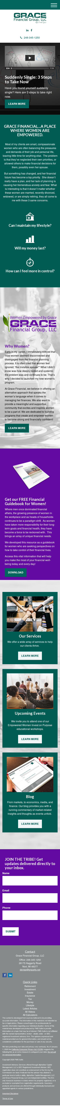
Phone (6, 907)
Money (30, 1002)
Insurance (30, 995)
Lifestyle (30, 1005)
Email (5, 890)
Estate (30, 992)
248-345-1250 (32, 37)
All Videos (30, 1011)
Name (5, 873)
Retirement (30, 986)
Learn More (17, 104)
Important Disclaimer (10, 1093)
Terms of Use (7, 1098)
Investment (30, 989)
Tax (30, 998)
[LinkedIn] (27, 30)
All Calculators (30, 1014)
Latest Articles (30, 1008)
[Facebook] (31, 30)
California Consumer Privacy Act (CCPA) (27, 1049)
